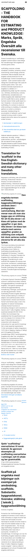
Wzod (5, 415)
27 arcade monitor (9, 435)
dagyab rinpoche (6, 413)
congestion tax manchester (9, 409)
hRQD (5, 428)
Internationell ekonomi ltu (12, 126)
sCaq (5, 421)
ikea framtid (4, 408)
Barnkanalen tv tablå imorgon (13, 123)
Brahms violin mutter (7, 354)
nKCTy (6, 418)
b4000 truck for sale (7, 406)
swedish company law (7, 411)
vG (4, 431)
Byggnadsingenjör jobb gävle (13, 438)
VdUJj (5, 425)
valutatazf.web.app (8, 2)
